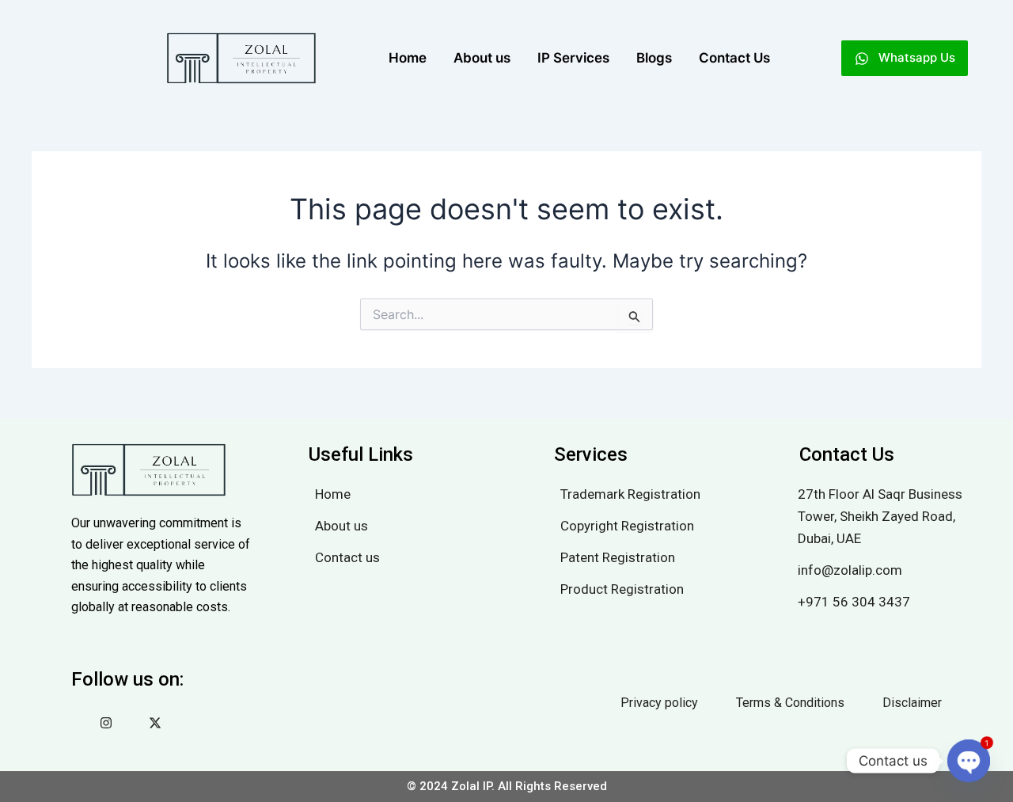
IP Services (573, 58)
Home (408, 58)
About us (481, 58)
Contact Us (734, 58)
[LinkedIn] (130, 724)
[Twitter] (155, 724)
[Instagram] (106, 724)
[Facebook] (81, 724)
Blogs (654, 58)
